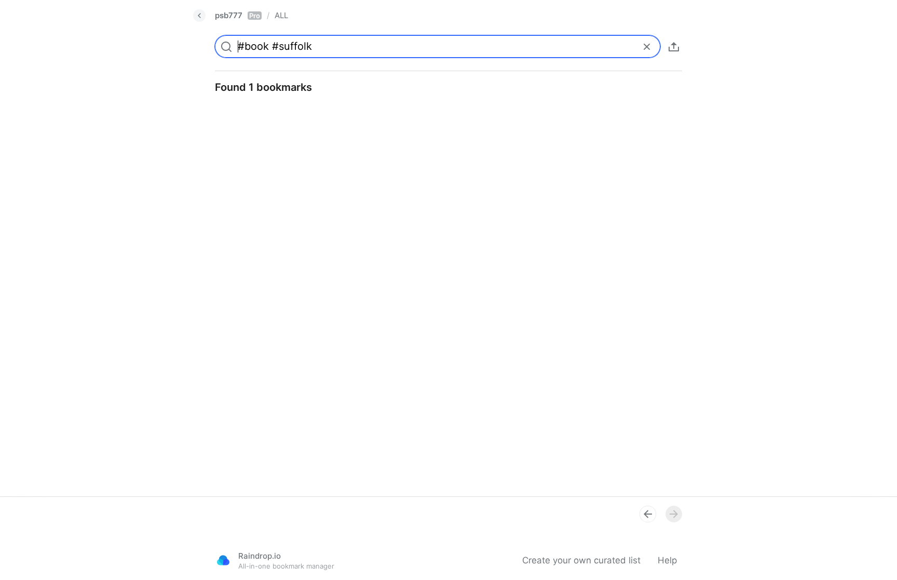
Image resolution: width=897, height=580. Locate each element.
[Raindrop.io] (223, 560)
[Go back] (199, 15)
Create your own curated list (581, 560)
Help (667, 560)
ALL (281, 15)
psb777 (237, 15)
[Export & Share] (673, 46)
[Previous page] (648, 514)
